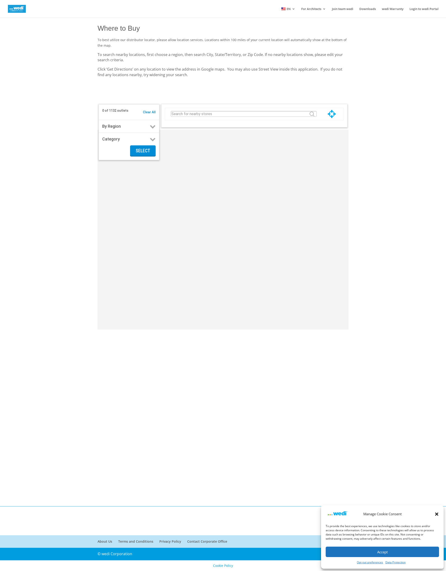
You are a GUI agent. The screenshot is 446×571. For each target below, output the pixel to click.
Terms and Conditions (135, 541)
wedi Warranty (392, 9)
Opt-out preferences (370, 562)
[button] (436, 514)
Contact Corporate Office (207, 541)
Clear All (149, 112)
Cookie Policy (223, 565)
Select (143, 150)
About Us (105, 541)
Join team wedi (342, 9)
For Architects (311, 9)
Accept (382, 552)
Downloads (367, 9)
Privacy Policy (170, 541)
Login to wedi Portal (424, 9)
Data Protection (395, 562)
